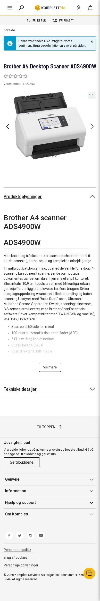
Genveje (12, 479)
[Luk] (91, 41)
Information (15, 491)
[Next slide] (92, 126)
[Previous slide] (7, 126)
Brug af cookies (15, 557)
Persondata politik (17, 550)
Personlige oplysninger (21, 565)
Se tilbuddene (21, 462)
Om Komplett (16, 514)
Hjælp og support (20, 502)
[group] (50, 126)
